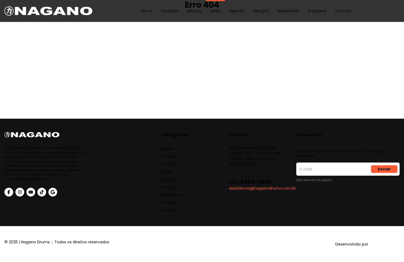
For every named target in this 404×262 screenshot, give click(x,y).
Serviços (261, 11)
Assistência (288, 11)
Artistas (194, 11)
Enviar (384, 169)
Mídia (215, 11)
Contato (343, 11)
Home (147, 11)
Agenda (236, 11)
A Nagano (317, 11)
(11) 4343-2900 (250, 182)
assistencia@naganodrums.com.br (262, 188)
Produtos (169, 11)
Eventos (169, 179)
